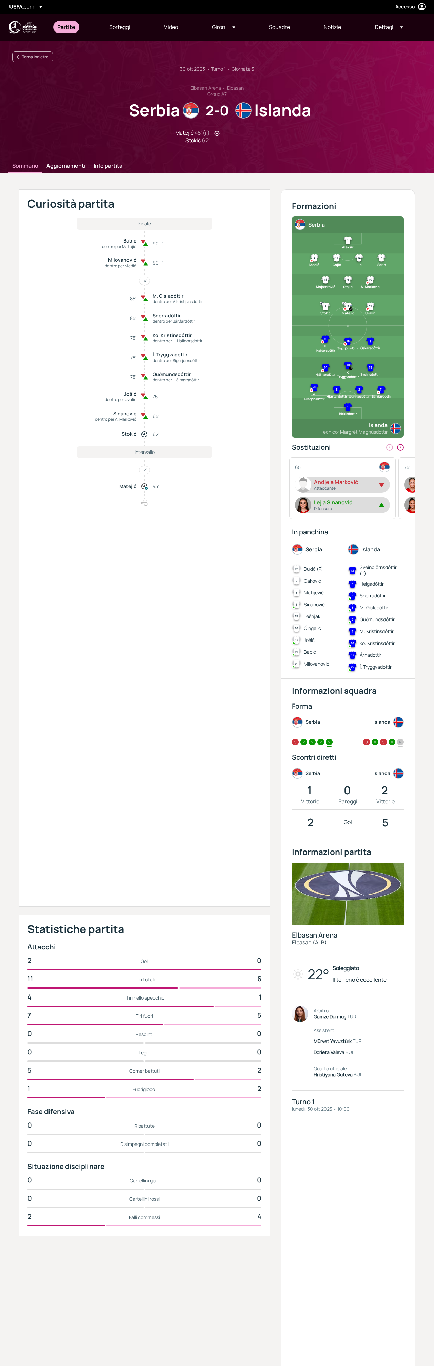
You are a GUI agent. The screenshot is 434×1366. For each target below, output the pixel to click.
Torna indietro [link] (35, 57)
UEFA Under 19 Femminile (22, 27)
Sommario (25, 166)
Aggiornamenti (65, 166)
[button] (224, 27)
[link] (66, 27)
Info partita (108, 166)
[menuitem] (75, 27)
